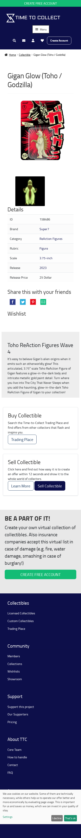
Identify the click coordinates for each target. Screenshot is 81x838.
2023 (43, 268)
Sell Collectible (50, 486)
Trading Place (22, 439)
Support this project (20, 707)
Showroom (14, 679)
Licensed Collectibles (21, 613)
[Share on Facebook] (12, 302)
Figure (44, 248)
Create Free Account (40, 3)
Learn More (20, 486)
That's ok (70, 818)
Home (12, 55)
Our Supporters (17, 714)
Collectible (24, 55)
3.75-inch (46, 258)
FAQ (10, 772)
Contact (12, 765)
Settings (8, 817)
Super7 (44, 229)
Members (13, 656)
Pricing (12, 722)
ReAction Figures (51, 238)
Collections (14, 664)
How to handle (17, 757)
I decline (57, 818)
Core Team (14, 749)
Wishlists (13, 671)
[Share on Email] (43, 302)
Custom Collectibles (20, 621)
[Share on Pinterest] (33, 302)
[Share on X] (23, 302)
